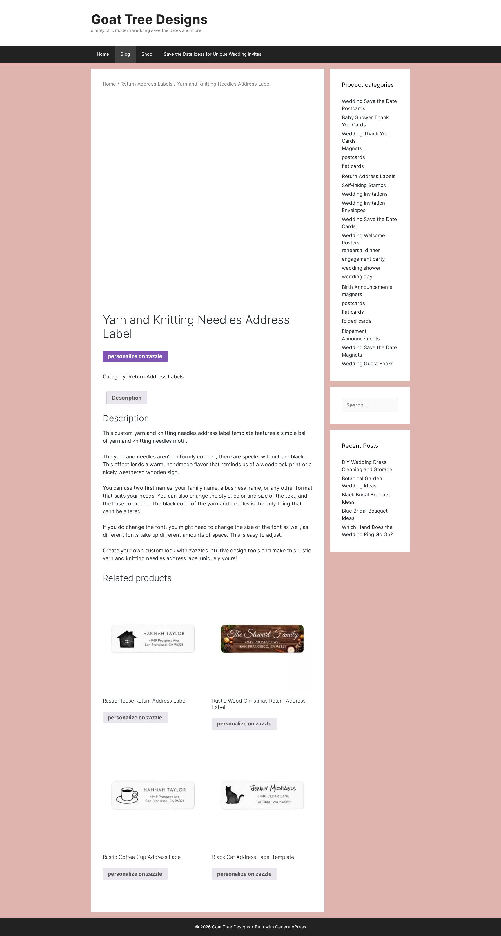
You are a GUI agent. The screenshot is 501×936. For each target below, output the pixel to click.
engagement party (363, 259)
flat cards (353, 166)
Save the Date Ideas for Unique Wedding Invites (213, 54)
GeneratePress (290, 927)
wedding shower (361, 268)
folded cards (356, 321)
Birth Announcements (367, 287)
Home (103, 54)
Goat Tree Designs (149, 19)
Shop (146, 54)
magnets (352, 294)
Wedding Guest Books (367, 364)
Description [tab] (126, 398)
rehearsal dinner (361, 250)
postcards (353, 157)
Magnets (352, 148)
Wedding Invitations (365, 194)
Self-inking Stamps (364, 185)
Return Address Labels (147, 84)
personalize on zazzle (135, 356)
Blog (125, 54)
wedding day (357, 277)
